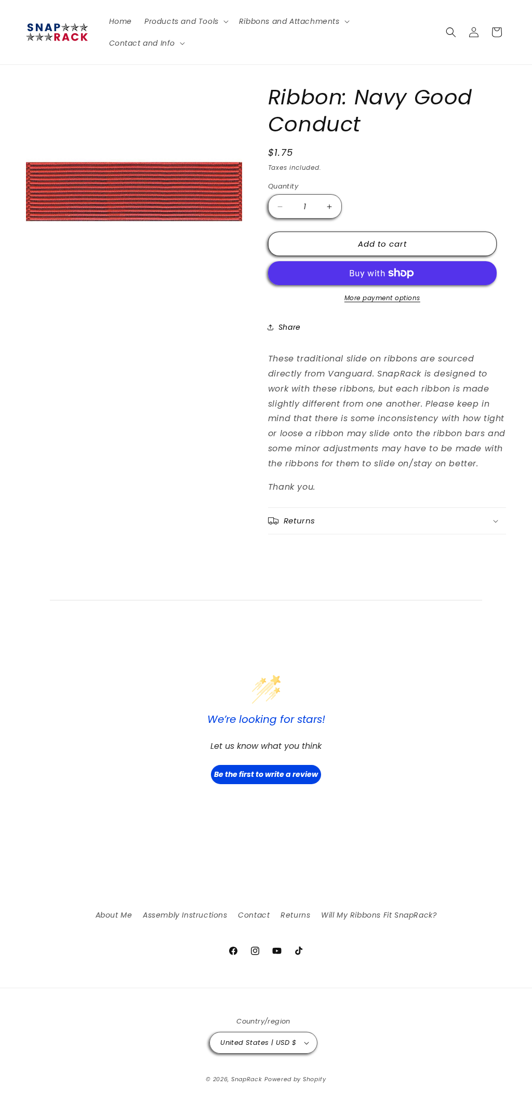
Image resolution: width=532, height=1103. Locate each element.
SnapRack (246, 1079)
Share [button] (289, 327)
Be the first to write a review (266, 774)
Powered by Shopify (295, 1079)
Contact (254, 915)
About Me (114, 915)
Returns (295, 915)
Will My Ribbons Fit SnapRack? (378, 915)
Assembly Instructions (185, 915)
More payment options (382, 297)
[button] (185, 21)
